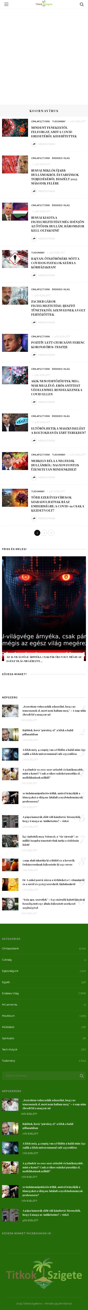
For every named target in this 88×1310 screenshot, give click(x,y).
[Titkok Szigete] (44, 1273)
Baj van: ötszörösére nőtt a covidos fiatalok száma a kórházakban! (55, 263)
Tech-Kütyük (9, 1049)
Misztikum (8, 1015)
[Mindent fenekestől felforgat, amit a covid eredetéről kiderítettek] (15, 127)
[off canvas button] (6, 4)
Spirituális (8, 1038)
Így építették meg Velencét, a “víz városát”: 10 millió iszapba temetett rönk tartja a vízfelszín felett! (51, 840)
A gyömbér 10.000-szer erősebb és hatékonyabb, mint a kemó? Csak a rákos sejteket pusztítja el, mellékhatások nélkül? (53, 773)
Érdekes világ (61, 158)
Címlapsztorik (40, 121)
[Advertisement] (44, 54)
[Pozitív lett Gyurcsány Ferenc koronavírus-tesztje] (15, 342)
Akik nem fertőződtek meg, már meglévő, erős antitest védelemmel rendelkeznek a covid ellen (56, 387)
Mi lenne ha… (10, 1004)
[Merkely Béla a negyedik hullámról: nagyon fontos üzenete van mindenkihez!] (15, 460)
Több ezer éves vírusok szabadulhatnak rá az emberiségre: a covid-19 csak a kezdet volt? (57, 503)
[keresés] (82, 4)
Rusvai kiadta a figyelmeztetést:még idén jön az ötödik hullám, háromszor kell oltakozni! (57, 224)
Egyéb (6, 982)
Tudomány (58, 121)
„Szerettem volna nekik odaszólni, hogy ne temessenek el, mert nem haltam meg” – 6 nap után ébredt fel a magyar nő (54, 710)
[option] (44, 612)
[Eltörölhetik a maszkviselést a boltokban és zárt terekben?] (15, 422)
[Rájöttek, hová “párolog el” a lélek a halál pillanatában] (10, 734)
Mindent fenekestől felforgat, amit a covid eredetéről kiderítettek (54, 132)
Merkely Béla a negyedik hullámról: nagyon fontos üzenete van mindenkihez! (55, 465)
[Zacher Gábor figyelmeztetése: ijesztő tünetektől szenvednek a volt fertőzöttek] (15, 295)
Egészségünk (10, 970)
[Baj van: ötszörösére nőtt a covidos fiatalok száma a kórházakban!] (15, 258)
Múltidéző (8, 1027)
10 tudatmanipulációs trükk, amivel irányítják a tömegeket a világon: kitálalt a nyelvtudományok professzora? (53, 797)
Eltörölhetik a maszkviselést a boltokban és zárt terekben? (58, 430)
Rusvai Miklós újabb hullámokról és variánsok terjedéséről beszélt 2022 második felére (55, 176)
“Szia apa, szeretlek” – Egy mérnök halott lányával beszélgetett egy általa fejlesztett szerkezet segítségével (54, 903)
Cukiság (7, 959)
